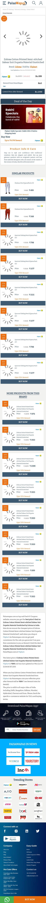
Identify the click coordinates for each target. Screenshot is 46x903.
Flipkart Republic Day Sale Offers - (11, 886)
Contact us (31, 869)
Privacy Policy (7, 860)
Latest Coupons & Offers (33, 854)
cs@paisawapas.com (32, 875)
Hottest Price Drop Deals (33, 862)
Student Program (31, 865)
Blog (5, 852)
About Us (6, 849)
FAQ (5, 854)
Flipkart (33, 67)
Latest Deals (30, 860)
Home (28, 849)
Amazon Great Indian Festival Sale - (9, 878)
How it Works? (7, 857)
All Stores (29, 852)
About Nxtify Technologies (11, 865)
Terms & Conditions (9, 862)
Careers (29, 857)
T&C (4, 86)
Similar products (23, 173)
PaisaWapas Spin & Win (10, 893)
